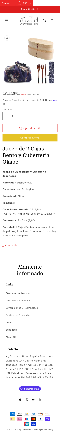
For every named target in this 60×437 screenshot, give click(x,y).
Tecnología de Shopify (43, 429)
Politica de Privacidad (18, 315)
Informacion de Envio (18, 300)
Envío (23, 95)
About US (11, 337)
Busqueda (11, 329)
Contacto (11, 322)
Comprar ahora (30, 137)
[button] (6, 20)
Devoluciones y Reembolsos (22, 307)
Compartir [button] (11, 245)
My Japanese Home (24, 429)
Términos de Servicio (18, 293)
